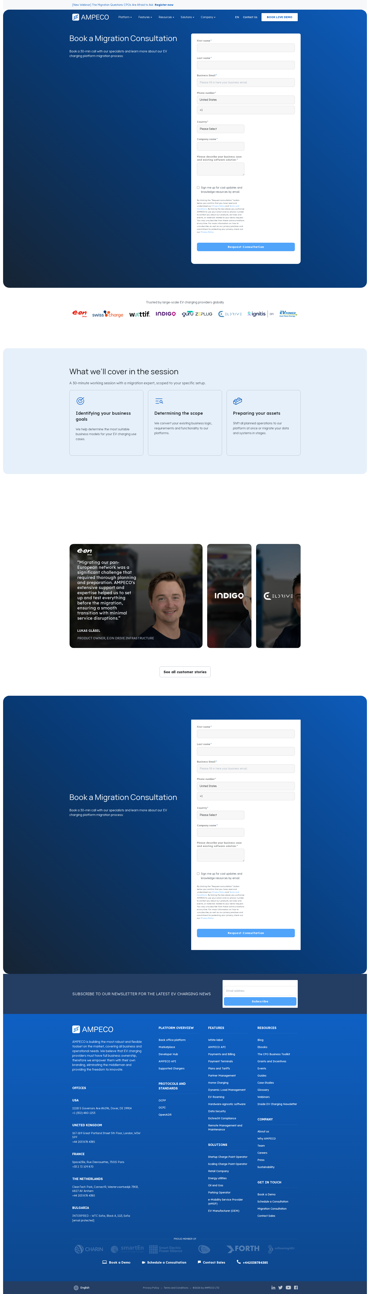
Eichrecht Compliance (222, 1118)
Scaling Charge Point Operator (227, 1164)
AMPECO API (167, 1061)
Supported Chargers (171, 1068)
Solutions (186, 17)
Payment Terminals (220, 1061)
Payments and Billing (221, 1054)
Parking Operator (219, 1192)
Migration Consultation (272, 1208)
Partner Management (222, 1075)
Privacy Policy (218, 206)
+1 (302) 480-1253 (83, 1113)
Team (261, 1145)
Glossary (263, 1090)
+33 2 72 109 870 (82, 1166)
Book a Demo (266, 1194)
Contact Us (250, 17)
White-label (215, 1040)
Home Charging (218, 1082)
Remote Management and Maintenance (225, 1127)
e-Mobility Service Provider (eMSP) (225, 1201)
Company (207, 17)
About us (263, 1131)
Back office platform (172, 1040)
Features (144, 17)
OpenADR (165, 1114)
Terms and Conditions (176, 1287)
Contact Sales (266, 1216)
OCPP (162, 1100)
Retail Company (218, 1171)
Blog (260, 1040)
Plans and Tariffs (219, 1068)
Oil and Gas (215, 1185)
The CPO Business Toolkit (273, 1054)
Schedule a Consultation (272, 1201)
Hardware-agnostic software (227, 1104)
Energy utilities (217, 1178)
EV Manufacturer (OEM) (223, 1211)
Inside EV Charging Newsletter (277, 1104)
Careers (262, 1153)
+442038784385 (255, 1263)
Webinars (263, 1097)
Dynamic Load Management (227, 1090)
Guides (261, 1075)
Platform (124, 17)
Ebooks (262, 1047)
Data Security (217, 1111)
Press (260, 1160)
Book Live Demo (279, 17)
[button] (136, 596)
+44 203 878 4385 (83, 1141)
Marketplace (167, 1047)
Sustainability (265, 1167)
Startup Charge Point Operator (227, 1157)
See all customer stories (185, 672)
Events (261, 1068)
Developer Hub (168, 1054)
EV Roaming (216, 1097)
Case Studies (265, 1082)
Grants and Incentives (271, 1061)
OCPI (162, 1107)
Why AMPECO (266, 1138)
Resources (165, 17)
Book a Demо (119, 1262)
